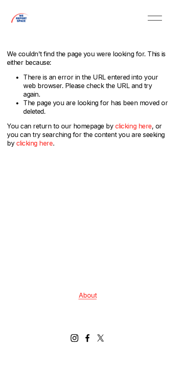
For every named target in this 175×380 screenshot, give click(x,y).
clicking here (133, 126)
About (88, 295)
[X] (100, 338)
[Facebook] (87, 338)
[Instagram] (74, 338)
